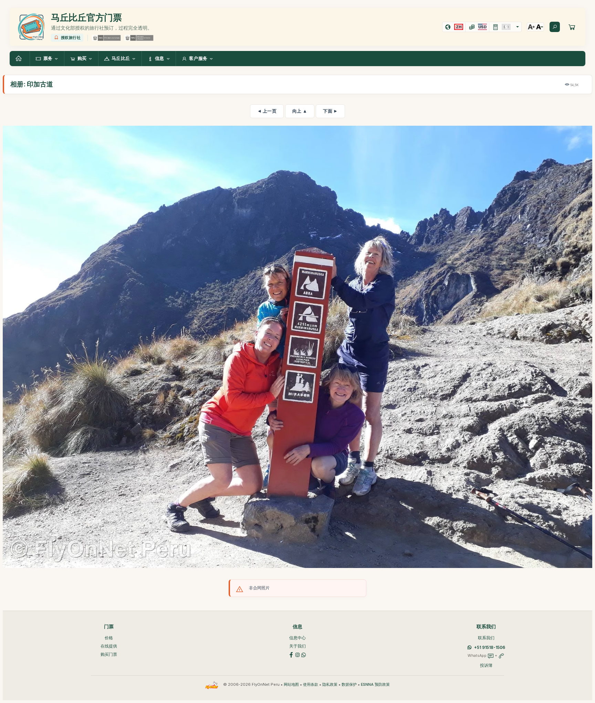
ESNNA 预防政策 (375, 684)
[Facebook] (291, 654)
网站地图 (291, 684)
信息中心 (297, 637)
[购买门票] (571, 27)
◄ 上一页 (267, 111)
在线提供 (109, 646)
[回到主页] (20, 58)
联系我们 (486, 637)
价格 (109, 637)
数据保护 (349, 684)
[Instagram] (297, 654)
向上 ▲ (299, 111)
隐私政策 (329, 684)
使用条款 (310, 684)
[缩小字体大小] (539, 27)
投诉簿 (486, 665)
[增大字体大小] (531, 27)
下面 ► (330, 111)
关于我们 (297, 646)
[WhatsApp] (304, 654)
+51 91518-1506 (489, 647)
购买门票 (109, 654)
